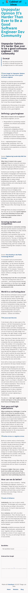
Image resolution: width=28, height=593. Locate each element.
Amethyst (11, 584)
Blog (22, 589)
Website (15, 589)
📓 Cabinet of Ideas (13, 3)
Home (9, 589)
